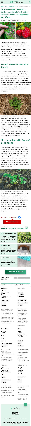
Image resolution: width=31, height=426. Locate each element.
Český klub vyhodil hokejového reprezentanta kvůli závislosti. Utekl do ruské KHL (7, 352)
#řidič (3, 303)
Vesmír (3, 374)
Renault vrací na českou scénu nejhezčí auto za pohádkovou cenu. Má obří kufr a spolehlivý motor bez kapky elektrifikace (7, 312)
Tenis (2, 338)
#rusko (20, 305)
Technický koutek (5, 296)
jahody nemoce (19, 278)
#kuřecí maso (22, 377)
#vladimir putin (22, 300)
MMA (2, 336)
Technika (3, 373)
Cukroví (19, 367)
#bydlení (20, 340)
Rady (2, 294)
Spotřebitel (20, 294)
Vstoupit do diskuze (12, 221)
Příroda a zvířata (5, 371)
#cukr (19, 382)
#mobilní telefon (6, 379)
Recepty (19, 371)
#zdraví (4, 382)
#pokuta (20, 345)
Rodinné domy (21, 336)
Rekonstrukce (21, 334)
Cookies (15, 414)
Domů (2, 6)
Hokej (2, 335)
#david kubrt (5, 300)
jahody (15, 277)
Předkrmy (20, 370)
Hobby (19, 331)
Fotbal (2, 334)
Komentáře (20, 292)
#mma (3, 341)
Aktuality (3, 290)
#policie (4, 305)
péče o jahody (26, 278)
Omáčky (19, 368)
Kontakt (15, 412)
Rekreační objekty (22, 335)
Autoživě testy (5, 292)
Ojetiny (3, 293)
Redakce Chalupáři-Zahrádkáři (10, 20)
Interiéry (19, 332)
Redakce (15, 413)
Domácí (19, 290)
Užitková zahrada (9, 6)
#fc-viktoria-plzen (7, 343)
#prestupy (4, 346)
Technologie (20, 296)
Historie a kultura (6, 368)
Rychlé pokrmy (21, 373)
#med (19, 379)
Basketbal (3, 331)
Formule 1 (3, 332)
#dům (19, 343)
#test (3, 377)
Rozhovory (20, 293)
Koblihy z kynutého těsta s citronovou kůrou (22, 391)
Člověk (2, 367)
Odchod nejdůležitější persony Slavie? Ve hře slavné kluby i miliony (7, 359)
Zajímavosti (4, 297)
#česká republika (22, 302)
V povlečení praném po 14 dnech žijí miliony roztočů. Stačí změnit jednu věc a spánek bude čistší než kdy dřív (8, 251)
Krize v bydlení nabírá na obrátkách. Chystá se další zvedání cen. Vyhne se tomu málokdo (23, 352)
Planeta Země (4, 370)
